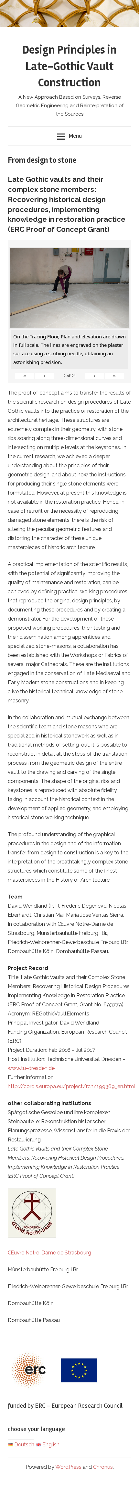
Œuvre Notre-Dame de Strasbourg (49, 1253)
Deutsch (23, 1444)
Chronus (103, 1467)
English (50, 1444)
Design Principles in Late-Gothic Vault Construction (69, 66)
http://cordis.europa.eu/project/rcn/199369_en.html (71, 1086)
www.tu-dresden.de (31, 1068)
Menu (75, 135)
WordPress (68, 1467)
